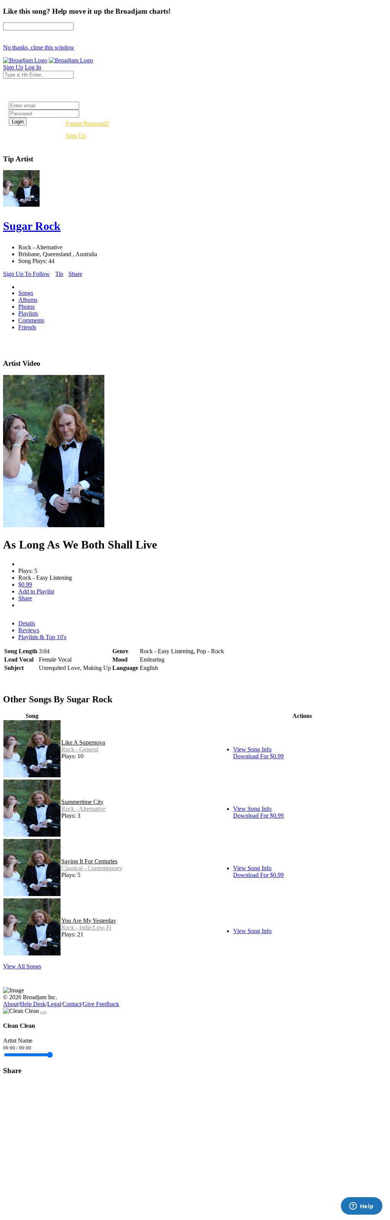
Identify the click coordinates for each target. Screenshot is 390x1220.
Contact (71, 1004)
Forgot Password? (87, 123)
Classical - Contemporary (91, 868)
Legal (54, 1004)
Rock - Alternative (83, 808)
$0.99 (25, 584)
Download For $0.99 (258, 756)
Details (26, 623)
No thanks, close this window (38, 47)
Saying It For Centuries (89, 861)
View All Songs (22, 966)
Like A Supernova (83, 742)
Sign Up (76, 135)
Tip (59, 274)
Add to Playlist (36, 591)
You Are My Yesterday (88, 920)
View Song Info (252, 749)
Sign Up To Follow (26, 274)
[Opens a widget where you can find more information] (361, 1206)
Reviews (28, 630)
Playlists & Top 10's (42, 637)
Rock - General (79, 749)
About (10, 1004)
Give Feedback (101, 1004)
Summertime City (82, 802)
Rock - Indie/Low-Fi (86, 927)
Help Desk (33, 1004)
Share (75, 274)
